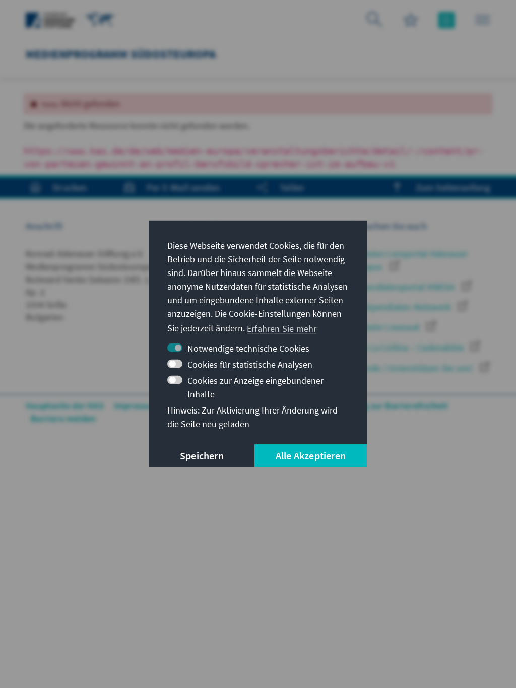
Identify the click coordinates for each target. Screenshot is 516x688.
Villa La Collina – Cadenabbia (408, 347)
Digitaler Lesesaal (386, 327)
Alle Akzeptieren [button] (311, 455)
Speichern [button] (202, 455)
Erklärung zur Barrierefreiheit (388, 405)
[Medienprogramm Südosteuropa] (100, 19)
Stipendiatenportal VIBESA (404, 287)
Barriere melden (63, 418)
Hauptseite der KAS (65, 405)
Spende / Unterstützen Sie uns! (413, 368)
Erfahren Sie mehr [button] (281, 328)
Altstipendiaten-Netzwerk (402, 307)
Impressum (136, 405)
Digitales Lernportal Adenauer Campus (409, 260)
